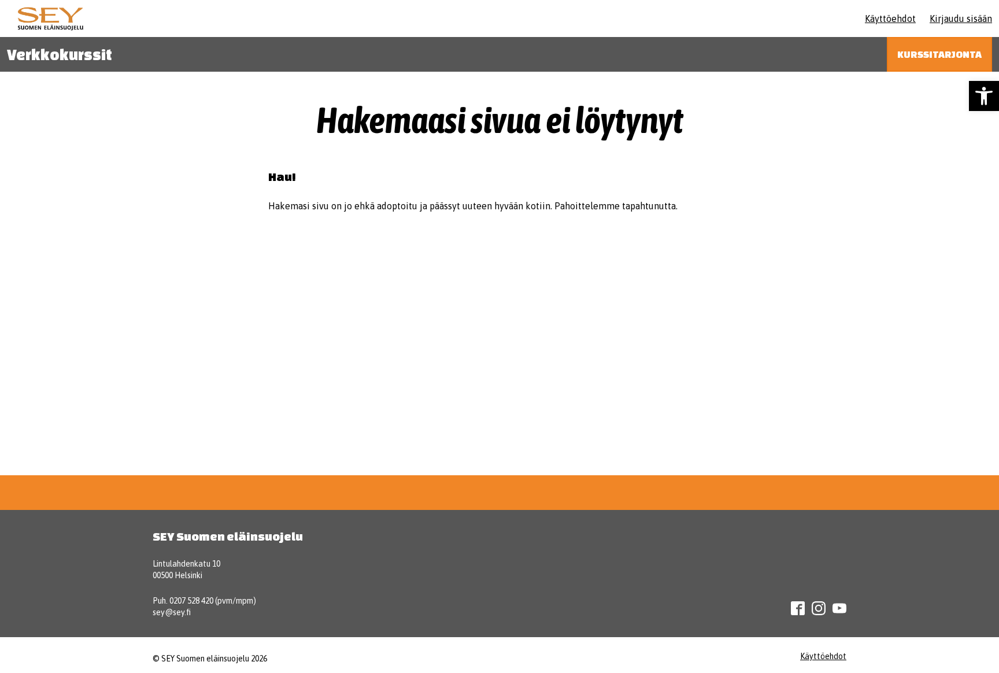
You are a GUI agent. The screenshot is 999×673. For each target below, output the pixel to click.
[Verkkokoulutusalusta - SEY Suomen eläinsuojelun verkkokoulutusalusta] (50, 18)
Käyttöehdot (890, 18)
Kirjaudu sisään (961, 18)
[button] (984, 96)
